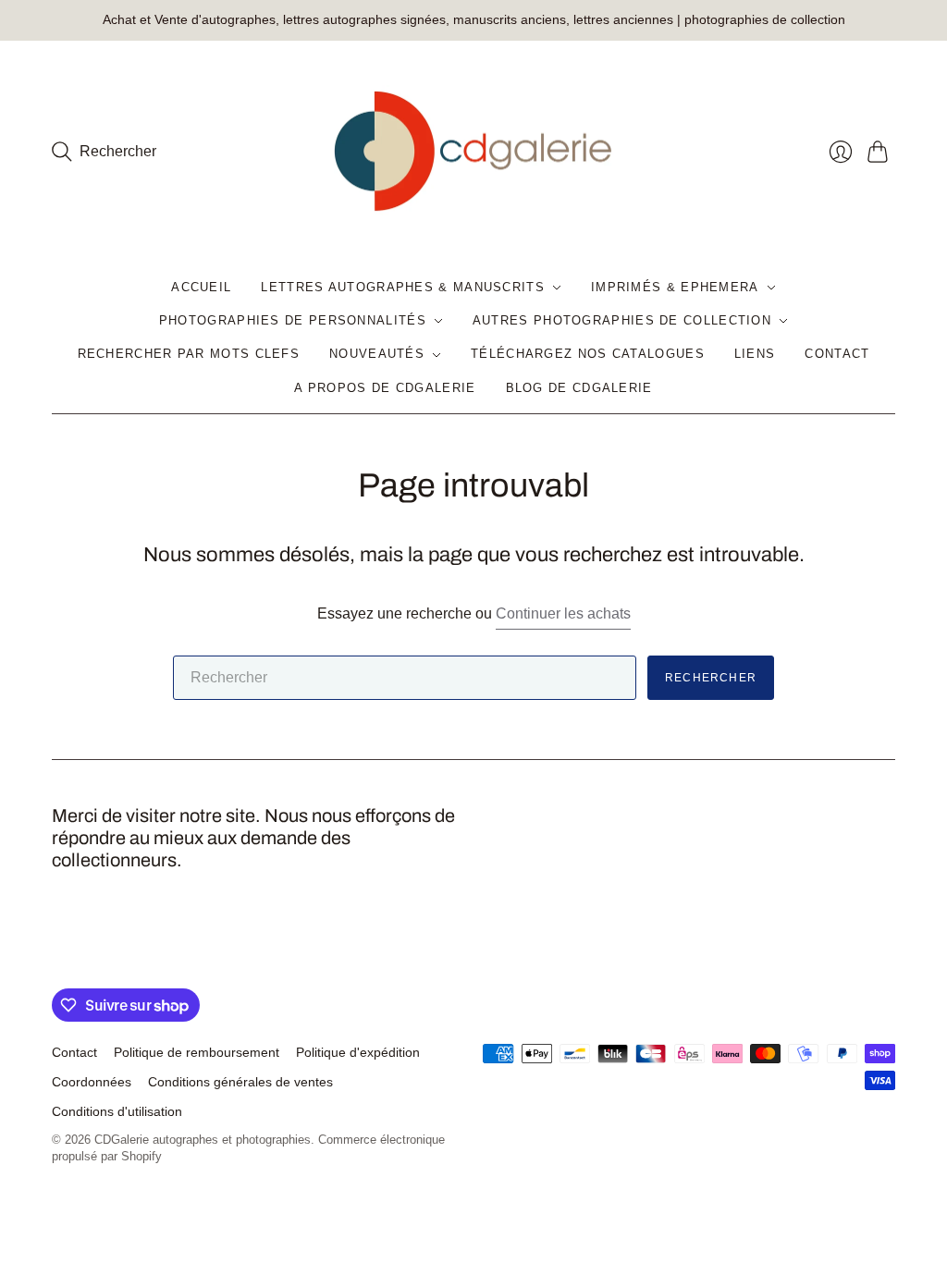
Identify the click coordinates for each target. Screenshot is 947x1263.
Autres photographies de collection (622, 320)
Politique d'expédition (358, 1052)
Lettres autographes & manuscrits (403, 287)
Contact (837, 354)
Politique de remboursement (196, 1052)
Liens (755, 354)
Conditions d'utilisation (117, 1111)
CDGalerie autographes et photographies (202, 1140)
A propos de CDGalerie (384, 388)
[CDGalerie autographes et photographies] (473, 152)
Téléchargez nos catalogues (588, 354)
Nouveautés (376, 354)
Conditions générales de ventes (240, 1081)
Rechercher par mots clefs (189, 354)
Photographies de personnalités (292, 320)
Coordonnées (91, 1081)
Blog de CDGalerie (579, 388)
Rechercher (710, 677)
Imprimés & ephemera (675, 287)
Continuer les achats (563, 613)
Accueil (201, 287)
